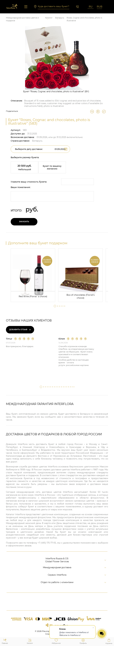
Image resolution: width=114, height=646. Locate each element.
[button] (55, 306)
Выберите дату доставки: (29, 149)
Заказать (24, 221)
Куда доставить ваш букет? (53, 6)
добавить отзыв (20, 329)
